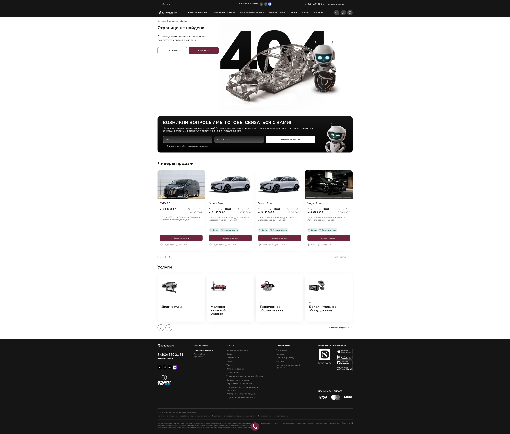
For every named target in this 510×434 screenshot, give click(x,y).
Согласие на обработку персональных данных (235, 416)
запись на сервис (277, 13)
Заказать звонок (288, 139)
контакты (318, 13)
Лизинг (229, 361)
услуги (305, 13)
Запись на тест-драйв (237, 350)
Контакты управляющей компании (288, 366)
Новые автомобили (197, 13)
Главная (161, 21)
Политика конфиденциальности (222, 428)
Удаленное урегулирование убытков (244, 376)
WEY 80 (165, 203)
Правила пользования (245, 428)
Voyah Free (216, 203)
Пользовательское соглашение (274, 416)
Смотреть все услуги (339, 327)
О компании (282, 350)
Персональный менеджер (239, 383)
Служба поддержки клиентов (240, 397)
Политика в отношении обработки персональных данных (184, 416)
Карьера (280, 354)
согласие (175, 146)
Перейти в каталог (340, 257)
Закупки (280, 361)
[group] (181, 298)
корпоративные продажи (252, 13)
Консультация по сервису (238, 380)
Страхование (232, 357)
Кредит (229, 354)
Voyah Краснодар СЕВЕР (175, 245)
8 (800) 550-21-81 (314, 4)
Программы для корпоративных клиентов (242, 388)
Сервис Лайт (232, 372)
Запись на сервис (235, 369)
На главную (203, 50)
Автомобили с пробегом (223, 13)
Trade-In (230, 365)
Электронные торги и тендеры (241, 393)
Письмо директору (285, 357)
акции (294, 13)
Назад (175, 50)
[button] (168, 257)
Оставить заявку (181, 238)
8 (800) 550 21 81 (170, 355)
